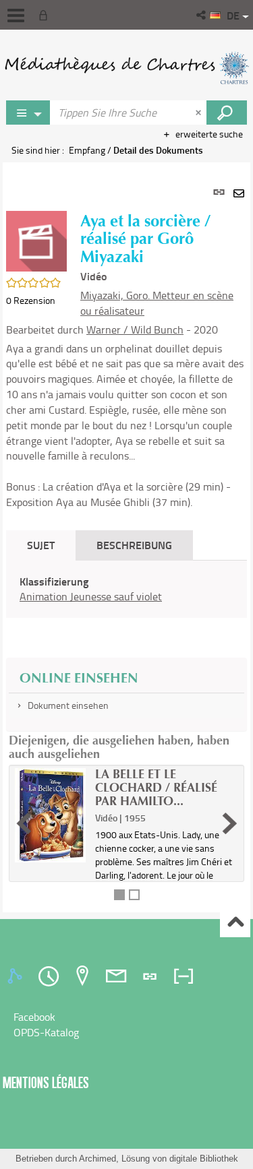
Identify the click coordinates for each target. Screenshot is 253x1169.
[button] (202, 15)
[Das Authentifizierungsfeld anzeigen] (46, 15)
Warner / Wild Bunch (135, 329)
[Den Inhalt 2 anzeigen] (134, 894)
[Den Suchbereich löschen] (199, 112)
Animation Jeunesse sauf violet (91, 596)
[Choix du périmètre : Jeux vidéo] (28, 112)
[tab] (17, 976)
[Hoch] (235, 922)
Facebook (34, 1016)
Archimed (97, 1159)
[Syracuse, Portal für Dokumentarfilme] (126, 67)
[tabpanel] (126, 537)
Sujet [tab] (41, 544)
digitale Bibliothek (203, 1159)
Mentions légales (46, 1082)
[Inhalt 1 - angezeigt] (119, 894)
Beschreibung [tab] (134, 544)
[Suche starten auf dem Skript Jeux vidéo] (226, 112)
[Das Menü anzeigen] (16, 15)
